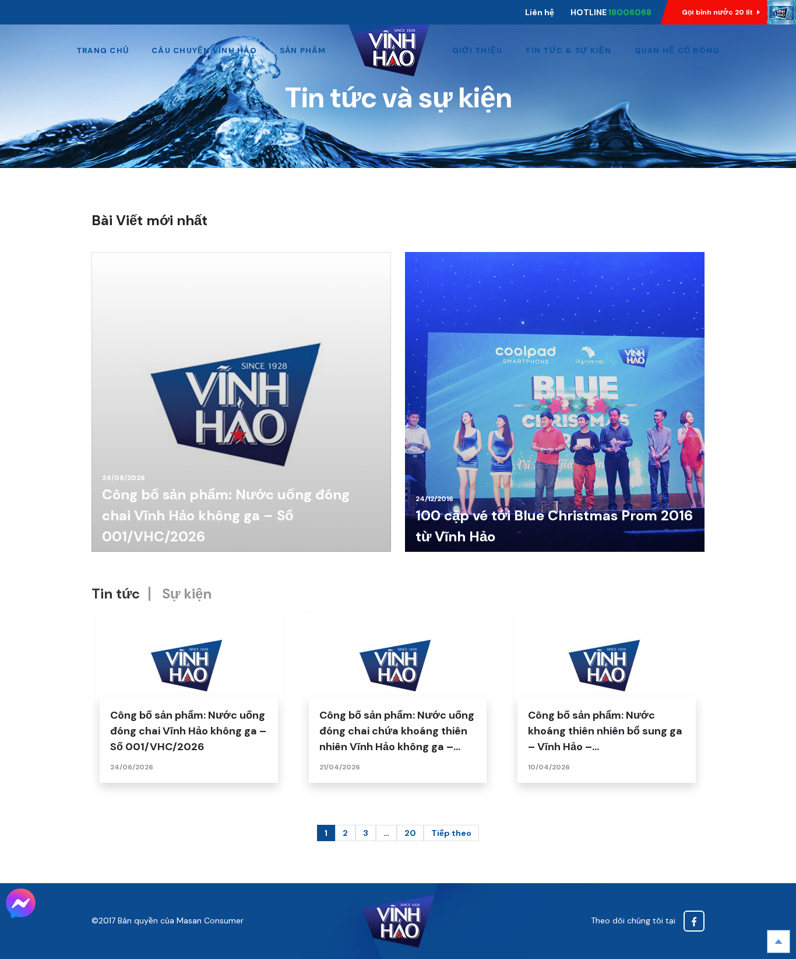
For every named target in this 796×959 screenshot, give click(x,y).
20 (410, 833)
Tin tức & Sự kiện (568, 50)
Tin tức (115, 593)
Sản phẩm (303, 50)
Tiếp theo (451, 833)
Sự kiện (187, 593)
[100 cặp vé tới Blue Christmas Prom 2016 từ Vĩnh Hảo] (555, 402)
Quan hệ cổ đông (677, 50)
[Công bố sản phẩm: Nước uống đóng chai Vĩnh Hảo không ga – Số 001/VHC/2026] (241, 402)
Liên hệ (539, 12)
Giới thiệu (477, 50)
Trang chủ (102, 50)
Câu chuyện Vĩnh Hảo (204, 50)
